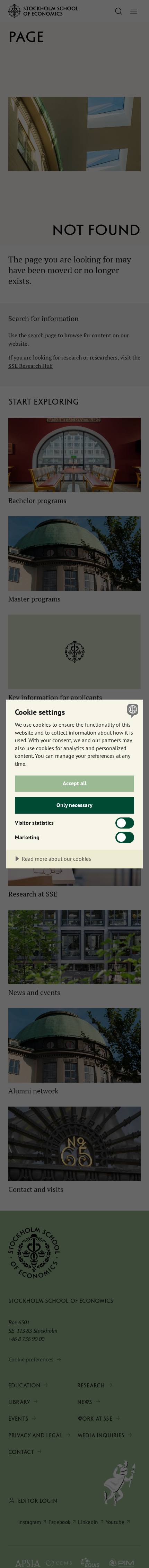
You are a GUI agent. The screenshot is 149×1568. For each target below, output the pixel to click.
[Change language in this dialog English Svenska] (132, 710)
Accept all (75, 783)
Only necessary (74, 805)
